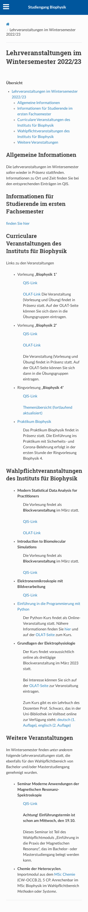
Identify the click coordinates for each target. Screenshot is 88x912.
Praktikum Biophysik (34, 422)
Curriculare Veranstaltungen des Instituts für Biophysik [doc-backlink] (36, 243)
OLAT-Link (32, 294)
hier (68, 629)
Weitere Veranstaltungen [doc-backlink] (39, 737)
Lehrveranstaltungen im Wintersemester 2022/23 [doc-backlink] (43, 57)
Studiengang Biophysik (47, 7)
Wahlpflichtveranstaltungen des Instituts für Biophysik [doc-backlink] (44, 474)
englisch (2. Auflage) (54, 725)
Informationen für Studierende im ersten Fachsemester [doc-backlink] (35, 203)
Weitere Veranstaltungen (37, 142)
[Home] (8, 24)
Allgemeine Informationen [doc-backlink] (41, 154)
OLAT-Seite (45, 635)
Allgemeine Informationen (38, 103)
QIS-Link (30, 283)
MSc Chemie (64, 874)
